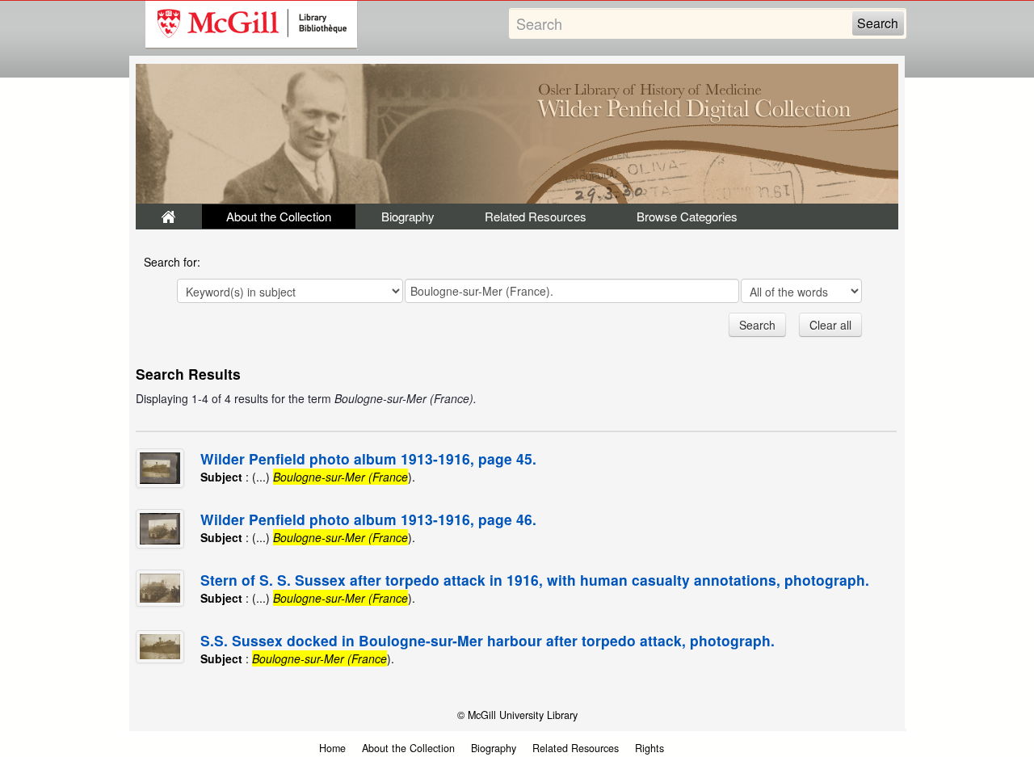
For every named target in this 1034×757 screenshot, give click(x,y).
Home (332, 748)
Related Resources (535, 216)
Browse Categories (687, 216)
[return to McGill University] (251, 25)
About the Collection (278, 216)
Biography (408, 216)
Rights (649, 748)
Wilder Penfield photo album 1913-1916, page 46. (368, 519)
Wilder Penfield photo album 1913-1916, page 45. (368, 458)
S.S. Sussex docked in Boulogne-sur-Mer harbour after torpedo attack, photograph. (487, 640)
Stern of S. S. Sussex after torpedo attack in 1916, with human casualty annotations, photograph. (534, 580)
